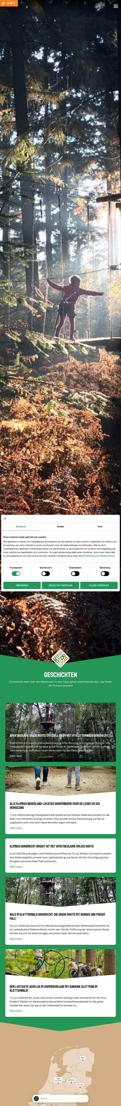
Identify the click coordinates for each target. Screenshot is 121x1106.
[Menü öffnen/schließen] (116, 7)
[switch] (45, 573)
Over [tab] (100, 526)
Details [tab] (60, 526)
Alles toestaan (99, 585)
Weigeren (22, 585)
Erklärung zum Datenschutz (99, 556)
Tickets (11, 3)
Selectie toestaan (60, 585)
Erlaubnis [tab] (21, 526)
